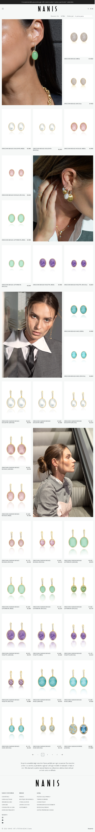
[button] (3, 9)
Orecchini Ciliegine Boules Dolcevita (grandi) (10, 416)
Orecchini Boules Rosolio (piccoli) (13, 192)
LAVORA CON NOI (24, 804)
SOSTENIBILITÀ (23, 807)
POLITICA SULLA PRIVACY (43, 796)
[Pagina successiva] (61, 745)
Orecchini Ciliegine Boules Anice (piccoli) (10, 737)
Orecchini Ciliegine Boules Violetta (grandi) (10, 645)
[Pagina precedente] (32, 745)
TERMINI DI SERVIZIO (42, 799)
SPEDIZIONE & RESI (7, 802)
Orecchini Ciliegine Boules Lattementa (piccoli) (41, 599)
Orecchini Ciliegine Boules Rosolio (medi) (10, 508)
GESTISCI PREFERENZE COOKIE (45, 810)
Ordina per (69, 16)
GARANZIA (5, 804)
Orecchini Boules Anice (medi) (73, 327)
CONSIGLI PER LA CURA (8, 807)
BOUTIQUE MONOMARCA (26, 799)
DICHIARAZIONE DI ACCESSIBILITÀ (46, 804)
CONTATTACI (5, 796)
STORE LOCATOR (24, 802)
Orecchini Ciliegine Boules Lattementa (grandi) (72, 554)
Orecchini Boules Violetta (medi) (43, 281)
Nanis (10, 828)
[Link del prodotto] (77, 39)
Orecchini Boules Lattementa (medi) (13, 237)
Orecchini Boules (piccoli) (72, 102)
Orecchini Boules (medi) (71, 58)
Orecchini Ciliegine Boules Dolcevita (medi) (41, 416)
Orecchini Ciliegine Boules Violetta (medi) (41, 645)
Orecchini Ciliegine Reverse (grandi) (72, 737)
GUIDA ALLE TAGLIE (7, 799)
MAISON (21, 796)
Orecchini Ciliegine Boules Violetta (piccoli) (72, 645)
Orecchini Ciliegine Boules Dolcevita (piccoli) (72, 416)
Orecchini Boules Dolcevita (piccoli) (42, 147)
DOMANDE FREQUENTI (8, 810)
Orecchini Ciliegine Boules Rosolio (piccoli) (10, 554)
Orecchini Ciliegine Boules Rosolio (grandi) (10, 462)
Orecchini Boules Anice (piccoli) (73, 371)
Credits (29, 828)
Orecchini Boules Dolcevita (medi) (13, 147)
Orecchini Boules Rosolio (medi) (74, 147)
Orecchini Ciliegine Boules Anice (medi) (72, 691)
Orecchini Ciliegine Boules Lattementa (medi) (10, 599)
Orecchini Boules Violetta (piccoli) (74, 281)
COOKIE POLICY (41, 802)
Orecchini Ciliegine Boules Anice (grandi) (41, 691)
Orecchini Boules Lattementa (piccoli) (11, 282)
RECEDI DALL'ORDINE (43, 807)
